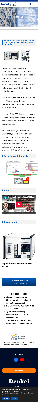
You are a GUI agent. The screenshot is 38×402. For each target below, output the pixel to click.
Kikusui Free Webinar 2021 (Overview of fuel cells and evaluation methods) (18, 300)
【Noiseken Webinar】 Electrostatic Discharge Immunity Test (17, 315)
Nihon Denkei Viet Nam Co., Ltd (18, 4)
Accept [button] (6, 398)
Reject (14, 398)
